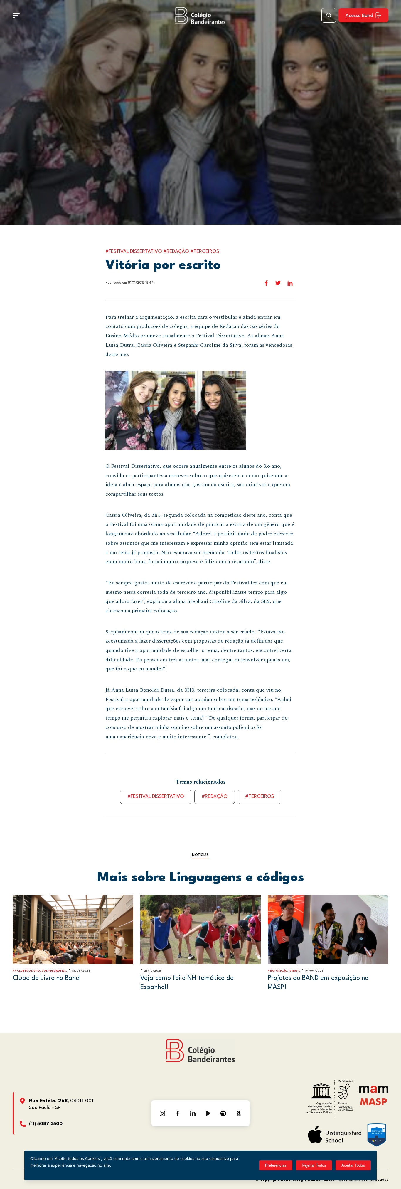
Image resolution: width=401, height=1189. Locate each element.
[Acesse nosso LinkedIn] (193, 1113)
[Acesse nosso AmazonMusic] (239, 1113)
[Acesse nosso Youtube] (208, 1113)
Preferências (276, 1165)
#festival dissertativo (155, 796)
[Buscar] (329, 15)
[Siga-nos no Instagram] (162, 1113)
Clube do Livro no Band (46, 978)
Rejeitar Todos (314, 1165)
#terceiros (259, 796)
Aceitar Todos (353, 1165)
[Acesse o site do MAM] (373, 1091)
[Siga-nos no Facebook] (177, 1113)
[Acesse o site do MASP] (373, 1101)
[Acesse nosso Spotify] (223, 1113)
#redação (215, 796)
